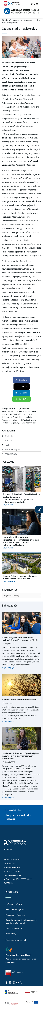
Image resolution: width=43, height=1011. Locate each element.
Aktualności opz (29, 20)
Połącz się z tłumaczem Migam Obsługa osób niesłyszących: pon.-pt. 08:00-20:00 (20, 959)
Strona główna (17, 20)
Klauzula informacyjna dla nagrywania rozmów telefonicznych (21, 921)
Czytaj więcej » (9, 505)
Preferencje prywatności (15, 940)
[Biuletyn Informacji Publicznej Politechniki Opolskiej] (14, 973)
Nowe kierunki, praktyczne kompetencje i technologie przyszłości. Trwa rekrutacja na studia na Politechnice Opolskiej (21, 541)
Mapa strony (10, 933)
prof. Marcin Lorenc (14, 411)
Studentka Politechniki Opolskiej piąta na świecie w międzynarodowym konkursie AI (20, 756)
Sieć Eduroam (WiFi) (13, 904)
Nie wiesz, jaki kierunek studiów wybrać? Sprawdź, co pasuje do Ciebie (20, 638)
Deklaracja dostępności (15, 915)
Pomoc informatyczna (14, 909)
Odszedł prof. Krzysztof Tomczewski (19, 699)
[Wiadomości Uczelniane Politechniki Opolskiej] (21, 11)
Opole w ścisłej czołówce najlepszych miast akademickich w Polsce (20, 577)
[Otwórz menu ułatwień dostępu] (39, 509)
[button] (32, 3)
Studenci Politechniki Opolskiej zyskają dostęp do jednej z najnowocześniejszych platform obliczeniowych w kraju (21, 498)
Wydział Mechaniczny (27, 423)
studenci (26, 411)
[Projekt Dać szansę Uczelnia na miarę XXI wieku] (21, 998)
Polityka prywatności (14, 928)
